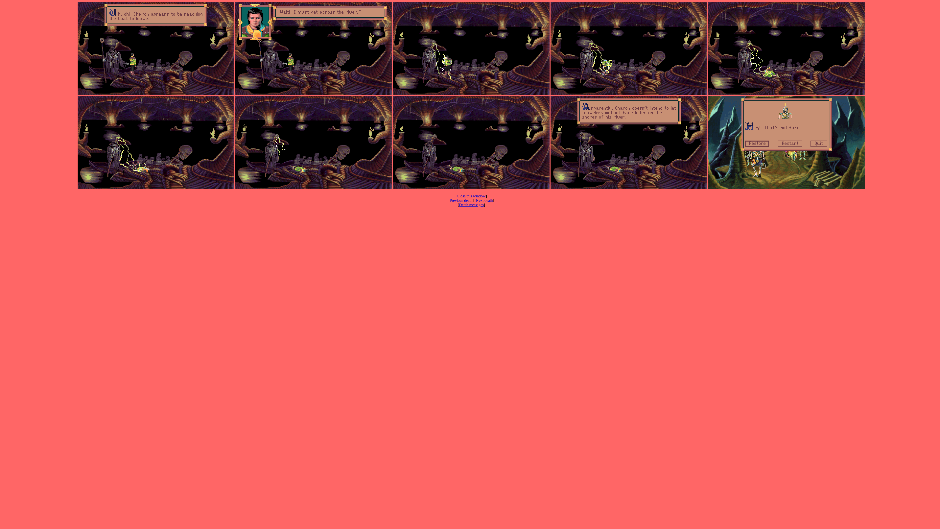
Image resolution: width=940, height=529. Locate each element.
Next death (484, 200)
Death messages (471, 205)
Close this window (471, 196)
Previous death (461, 200)
